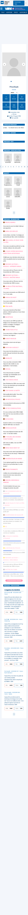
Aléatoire (9, 12)
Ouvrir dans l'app (17, 3)
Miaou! (12, 92)
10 (24, 166)
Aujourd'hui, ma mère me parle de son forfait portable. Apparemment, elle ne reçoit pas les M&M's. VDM (13, 678)
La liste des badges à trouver (14, 580)
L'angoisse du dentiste (12, 590)
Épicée (16, 12)
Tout (2, 12)
